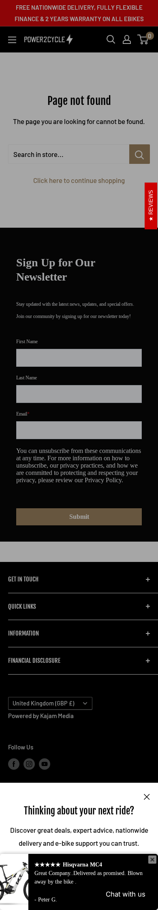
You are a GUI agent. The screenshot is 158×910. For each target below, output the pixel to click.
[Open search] (111, 39)
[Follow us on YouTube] (44, 764)
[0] (143, 39)
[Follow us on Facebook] (13, 764)
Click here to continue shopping (79, 180)
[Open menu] (12, 40)
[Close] (147, 795)
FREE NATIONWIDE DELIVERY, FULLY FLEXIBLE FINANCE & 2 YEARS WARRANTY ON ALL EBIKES (79, 13)
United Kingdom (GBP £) (43, 703)
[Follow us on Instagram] (29, 764)
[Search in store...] (139, 154)
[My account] (127, 39)
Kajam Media (57, 715)
